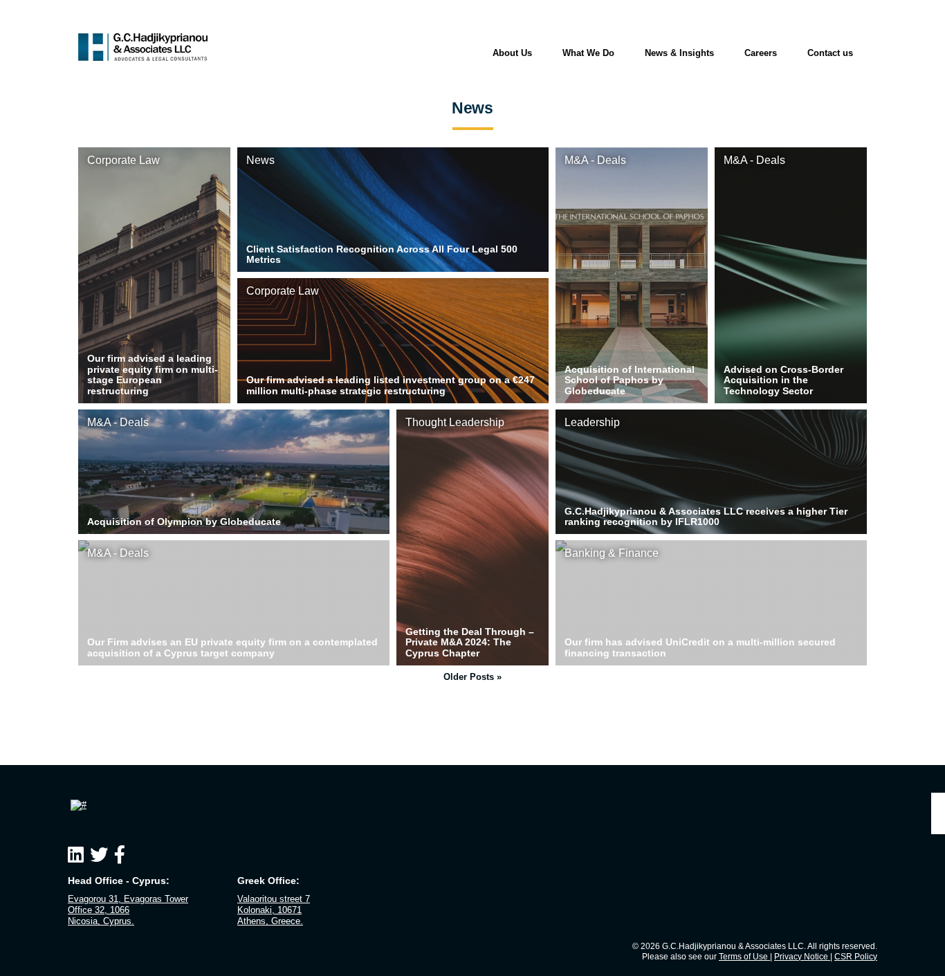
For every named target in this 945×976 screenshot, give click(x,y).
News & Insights (679, 52)
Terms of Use (744, 956)
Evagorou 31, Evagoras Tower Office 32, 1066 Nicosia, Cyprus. (128, 910)
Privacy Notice (802, 956)
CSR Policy (855, 956)
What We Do (588, 52)
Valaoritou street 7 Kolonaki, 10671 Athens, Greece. (273, 910)
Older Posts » (472, 677)
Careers (760, 52)
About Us (512, 52)
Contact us (830, 52)
